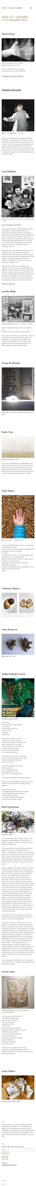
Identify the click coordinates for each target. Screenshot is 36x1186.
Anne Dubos (8, 490)
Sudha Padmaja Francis (13, 673)
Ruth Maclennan (10, 806)
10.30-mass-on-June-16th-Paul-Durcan (12, 76)
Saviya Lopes (8, 971)
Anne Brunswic (9, 629)
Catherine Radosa (11, 588)
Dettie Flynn (8, 33)
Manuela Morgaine (11, 89)
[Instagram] (3, 1159)
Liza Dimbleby (9, 171)
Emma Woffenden (11, 362)
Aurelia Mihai (9, 291)
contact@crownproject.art (9, 1165)
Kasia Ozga (7, 431)
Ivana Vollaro (8, 1070)
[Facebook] (6, 1159)
